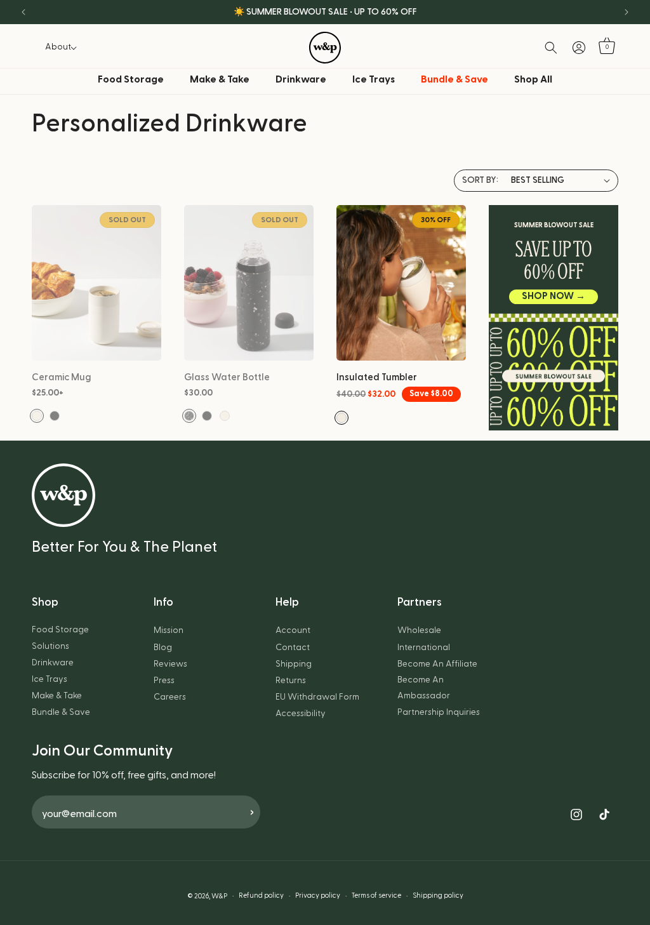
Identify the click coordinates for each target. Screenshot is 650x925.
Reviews (170, 664)
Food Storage (131, 79)
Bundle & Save (61, 712)
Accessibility (300, 713)
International (423, 647)
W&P (219, 896)
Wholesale (419, 630)
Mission (168, 630)
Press (164, 680)
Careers (170, 697)
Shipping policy (438, 895)
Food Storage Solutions (60, 637)
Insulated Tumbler (376, 377)
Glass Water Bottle (227, 377)
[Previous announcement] (23, 12)
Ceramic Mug (61, 377)
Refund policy (261, 895)
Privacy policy (317, 895)
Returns (290, 680)
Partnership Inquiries (438, 712)
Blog (163, 647)
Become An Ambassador (423, 687)
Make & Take (219, 79)
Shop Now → (553, 296)
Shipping (293, 664)
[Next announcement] (626, 12)
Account (292, 630)
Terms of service (376, 895)
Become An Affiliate (437, 664)
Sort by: (480, 180)
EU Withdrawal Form (317, 697)
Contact (292, 647)
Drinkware (300, 79)
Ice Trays (373, 79)
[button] (58, 47)
